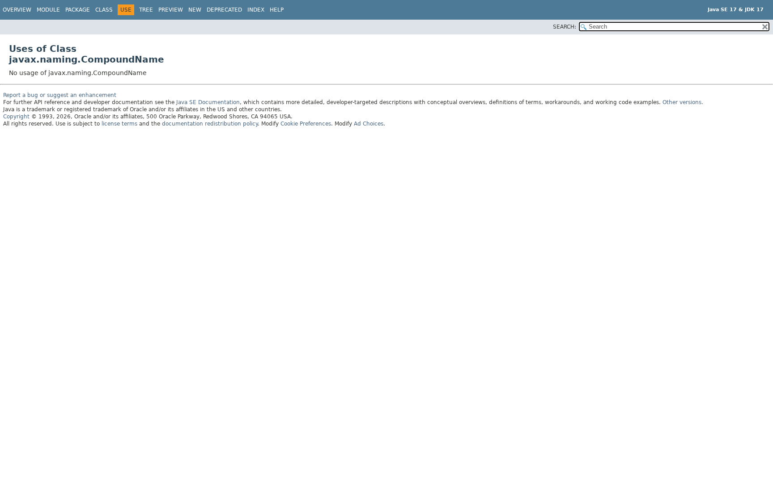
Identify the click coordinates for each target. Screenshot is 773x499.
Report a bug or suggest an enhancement (59, 95)
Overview (17, 10)
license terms (119, 124)
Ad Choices (368, 124)
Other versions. (683, 102)
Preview (170, 10)
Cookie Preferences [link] (305, 124)
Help (277, 10)
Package (77, 10)
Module (48, 10)
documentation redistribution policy (210, 124)
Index (255, 10)
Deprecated (224, 10)
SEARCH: (564, 27)
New (194, 10)
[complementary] (305, 124)
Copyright (16, 116)
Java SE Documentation (208, 102)
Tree (146, 10)
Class (104, 10)
